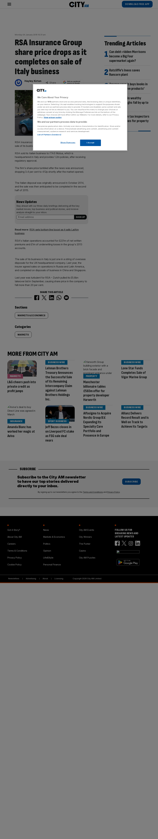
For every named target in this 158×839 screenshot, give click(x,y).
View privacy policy (53, 117)
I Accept (90, 143)
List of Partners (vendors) (49, 135)
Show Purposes (67, 142)
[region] (80, 117)
